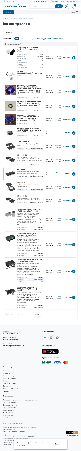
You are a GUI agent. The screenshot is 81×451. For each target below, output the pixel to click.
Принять (58, 444)
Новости (6, 371)
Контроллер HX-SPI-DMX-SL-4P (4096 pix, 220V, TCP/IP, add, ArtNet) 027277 (29, 235)
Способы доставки (10, 402)
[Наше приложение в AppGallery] (50, 351)
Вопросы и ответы (10, 405)
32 (29, 314)
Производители (9, 378)
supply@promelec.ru (13, 346)
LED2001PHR (22, 196)
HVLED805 (21, 169)
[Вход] (66, 5)
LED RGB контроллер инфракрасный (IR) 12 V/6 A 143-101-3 (30, 73)
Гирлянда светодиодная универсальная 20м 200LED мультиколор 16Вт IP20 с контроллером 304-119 (28, 117)
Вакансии (7, 386)
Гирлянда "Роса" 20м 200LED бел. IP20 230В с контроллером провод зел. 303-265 (29, 130)
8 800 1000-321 (10, 333)
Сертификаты (8, 410)
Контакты (6, 373)
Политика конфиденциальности (14, 431)
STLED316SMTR (23, 142)
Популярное (8, 415)
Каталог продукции (10, 376)
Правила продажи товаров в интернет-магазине (22, 400)
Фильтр (9, 32)
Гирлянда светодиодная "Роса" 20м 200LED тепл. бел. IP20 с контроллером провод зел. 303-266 (29, 104)
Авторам (6, 391)
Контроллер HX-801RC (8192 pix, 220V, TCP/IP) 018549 (29, 260)
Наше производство (11, 388)
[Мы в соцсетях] (44, 337)
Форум (6, 417)
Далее (36, 314)
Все (16, 38)
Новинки (6, 381)
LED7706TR (21, 182)
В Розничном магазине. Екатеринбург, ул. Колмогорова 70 (49, 39)
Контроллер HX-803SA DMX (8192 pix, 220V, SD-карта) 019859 (27, 289)
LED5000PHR (22, 155)
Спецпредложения (10, 383)
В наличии (24, 39)
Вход (67, 8)
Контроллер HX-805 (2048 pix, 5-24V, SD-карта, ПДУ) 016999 (29, 210)
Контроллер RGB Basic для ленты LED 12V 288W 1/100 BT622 (27, 49)
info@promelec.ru (12, 340)
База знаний (8, 412)
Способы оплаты (9, 407)
